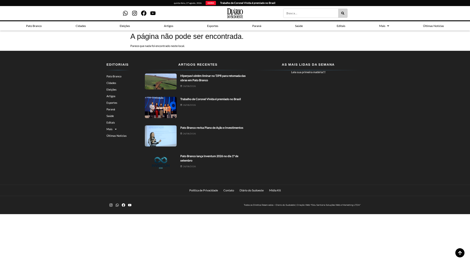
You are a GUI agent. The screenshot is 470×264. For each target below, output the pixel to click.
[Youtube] (153, 13)
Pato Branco (113, 76)
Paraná (110, 109)
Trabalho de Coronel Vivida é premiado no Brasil (210, 99)
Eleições (111, 89)
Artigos (110, 96)
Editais (110, 122)
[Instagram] (134, 13)
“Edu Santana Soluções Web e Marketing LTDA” (336, 204)
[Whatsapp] (125, 13)
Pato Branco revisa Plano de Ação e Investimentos (211, 127)
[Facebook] (144, 13)
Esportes (111, 102)
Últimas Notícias (116, 135)
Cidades (111, 83)
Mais (109, 129)
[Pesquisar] (342, 13)
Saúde (110, 116)
